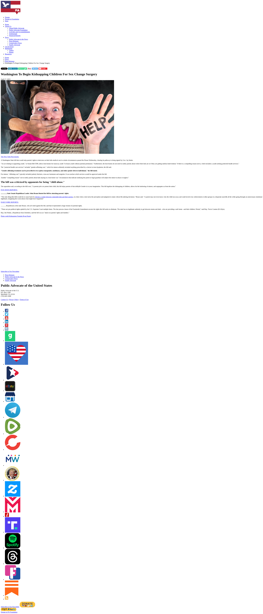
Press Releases (13, 41)
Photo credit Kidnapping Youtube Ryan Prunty (16, 216)
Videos (11, 50)
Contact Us (4, 299)
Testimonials (13, 34)
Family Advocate (14, 45)
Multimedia (8, 48)
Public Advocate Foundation (18, 30)
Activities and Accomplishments (19, 32)
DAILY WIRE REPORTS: (9, 202)
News (7, 37)
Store (6, 21)
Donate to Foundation (12, 19)
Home (7, 24)
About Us (8, 26)
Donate (7, 17)
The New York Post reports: (10, 157)
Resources (8, 54)
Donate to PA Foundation (9, 612)
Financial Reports (14, 35)
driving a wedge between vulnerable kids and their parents (54, 197)
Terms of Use (24, 299)
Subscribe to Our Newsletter (10, 271)
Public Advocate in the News (18, 39)
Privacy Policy (14, 299)
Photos (11, 52)
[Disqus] (131, 244)
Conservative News (15, 43)
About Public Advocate (16, 28)
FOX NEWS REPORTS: (9, 190)
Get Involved (9, 47)
